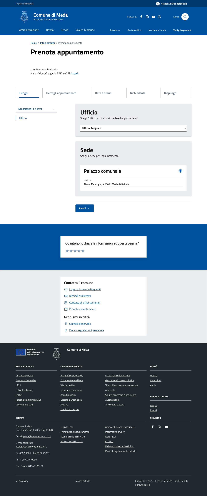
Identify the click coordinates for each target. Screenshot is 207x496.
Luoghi (153, 405)
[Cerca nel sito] (185, 16)
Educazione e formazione (117, 375)
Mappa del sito (82, 481)
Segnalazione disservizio (72, 436)
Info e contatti (47, 43)
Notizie (153, 375)
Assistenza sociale (157, 30)
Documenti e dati (24, 404)
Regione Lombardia (25, 3)
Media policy (22, 481)
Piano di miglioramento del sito (120, 451)
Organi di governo (24, 375)
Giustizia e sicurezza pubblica (119, 380)
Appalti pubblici (68, 395)
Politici (19, 395)
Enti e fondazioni (24, 390)
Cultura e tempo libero (71, 380)
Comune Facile (142, 484)
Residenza (115, 30)
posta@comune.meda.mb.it (37, 436)
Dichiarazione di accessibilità (119, 446)
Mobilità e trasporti (69, 409)
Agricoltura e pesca (114, 404)
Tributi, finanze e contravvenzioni (121, 385)
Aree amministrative (26, 380)
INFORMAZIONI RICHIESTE (30, 109)
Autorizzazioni (112, 399)
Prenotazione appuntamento (74, 432)
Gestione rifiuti (134, 30)
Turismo (64, 404)
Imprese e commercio (71, 390)
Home (34, 43)
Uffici (18, 385)
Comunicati (155, 380)
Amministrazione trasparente (120, 427)
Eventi (153, 410)
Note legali (110, 436)
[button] (171, 3)
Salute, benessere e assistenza (120, 395)
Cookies (109, 441)
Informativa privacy (115, 432)
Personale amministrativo (28, 399)
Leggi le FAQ (66, 427)
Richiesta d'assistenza (71, 441)
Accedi (74, 73)
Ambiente (110, 390)
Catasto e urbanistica (71, 399)
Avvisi (153, 385)
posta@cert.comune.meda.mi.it (31, 446)
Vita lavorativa (67, 385)
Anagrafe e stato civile (71, 375)
